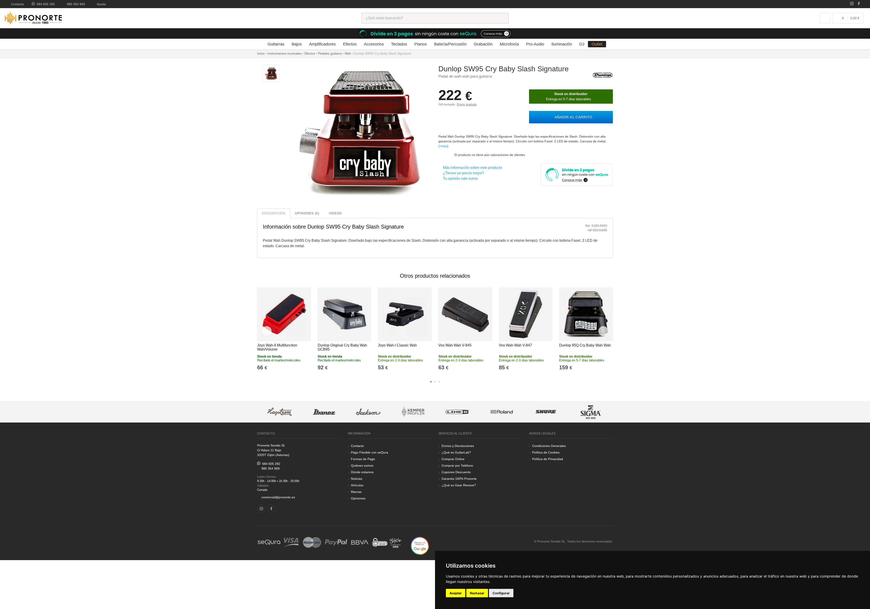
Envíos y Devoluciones (458, 446)
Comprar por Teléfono (457, 465)
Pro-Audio (535, 44)
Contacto (16, 4)
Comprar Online (453, 459)
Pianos (420, 44)
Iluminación (561, 44)
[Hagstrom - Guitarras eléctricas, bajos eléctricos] (279, 412)
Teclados (399, 44)
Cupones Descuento (456, 472)
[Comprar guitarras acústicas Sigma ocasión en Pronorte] (591, 412)
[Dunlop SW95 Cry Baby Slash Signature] (271, 74)
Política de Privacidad (547, 459)
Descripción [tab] (273, 213)
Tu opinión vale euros (459, 178)
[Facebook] (858, 4)
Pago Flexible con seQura (369, 452)
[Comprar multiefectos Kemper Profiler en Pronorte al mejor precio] (413, 412)
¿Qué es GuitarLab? (456, 452)
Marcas (356, 492)
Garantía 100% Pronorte (459, 478)
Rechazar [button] (477, 593)
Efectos (350, 44)
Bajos (297, 44)
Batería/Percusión (450, 44)
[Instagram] (851, 4)
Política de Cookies (546, 452)
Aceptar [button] (456, 593)
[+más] (443, 146)
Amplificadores (322, 44)
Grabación (483, 44)
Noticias (356, 478)
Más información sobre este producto (471, 168)
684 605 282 (45, 4)
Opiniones (358, 498)
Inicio (261, 53)
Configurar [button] (501, 593)
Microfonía (509, 44)
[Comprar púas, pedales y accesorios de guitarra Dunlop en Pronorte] (602, 75)
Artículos (357, 485)
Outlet (597, 44)
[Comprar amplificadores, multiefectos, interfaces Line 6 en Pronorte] (457, 412)
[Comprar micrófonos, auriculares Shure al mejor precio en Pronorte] (546, 412)
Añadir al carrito (572, 117)
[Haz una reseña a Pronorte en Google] (420, 545)
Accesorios (374, 44)
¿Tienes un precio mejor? (462, 173)
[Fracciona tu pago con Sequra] (576, 174)
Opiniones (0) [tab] (307, 213)
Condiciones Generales (549, 446)
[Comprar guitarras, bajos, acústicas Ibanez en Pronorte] (324, 412)
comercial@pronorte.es (278, 497)
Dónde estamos (362, 472)
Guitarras (276, 44)
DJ (581, 44)
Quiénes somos (362, 465)
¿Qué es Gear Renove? (459, 485)
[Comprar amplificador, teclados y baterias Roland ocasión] (502, 412)
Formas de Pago (363, 459)
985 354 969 (75, 4)
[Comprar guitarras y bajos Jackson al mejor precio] (368, 412)
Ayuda (100, 4)
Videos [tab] (335, 213)
